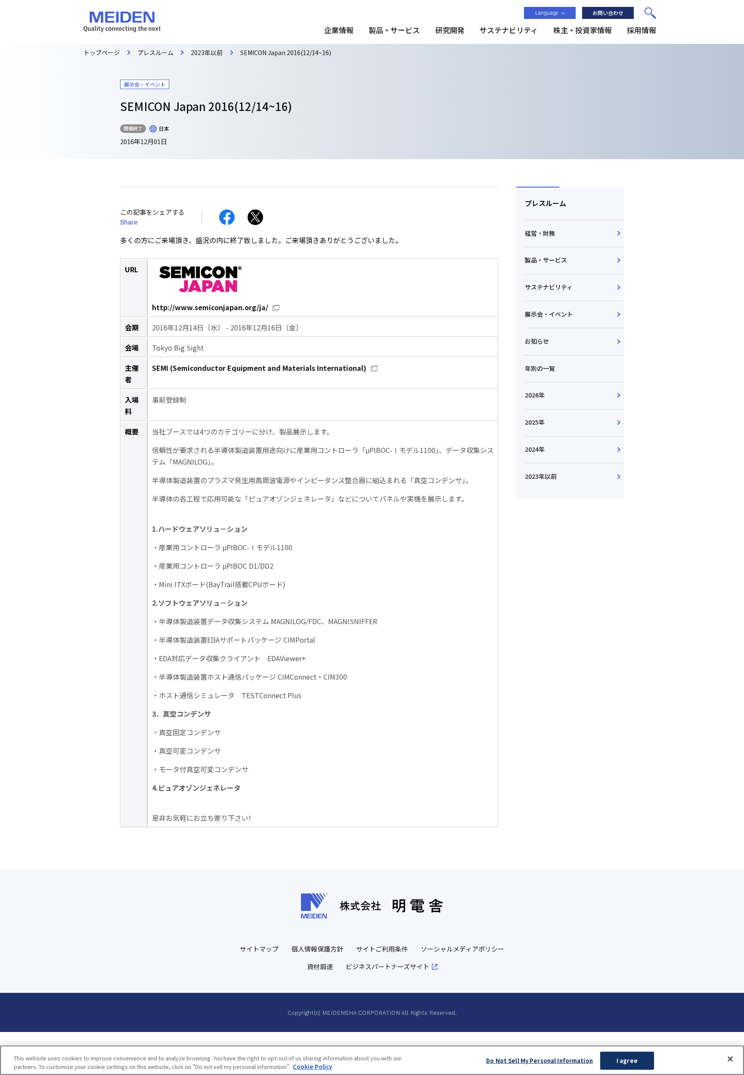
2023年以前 (541, 476)
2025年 (535, 422)
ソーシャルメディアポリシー (462, 948)
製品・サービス (546, 260)
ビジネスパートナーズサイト (387, 966)
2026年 (535, 395)
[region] (372, 1060)
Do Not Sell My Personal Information (539, 1061)
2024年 (535, 449)
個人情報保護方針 (317, 948)
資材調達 (320, 966)
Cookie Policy (312, 1066)
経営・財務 (540, 233)
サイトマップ (259, 948)
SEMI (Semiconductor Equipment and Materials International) (259, 368)
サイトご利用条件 (382, 948)
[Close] (730, 1059)
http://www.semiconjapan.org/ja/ (210, 307)
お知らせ (537, 341)
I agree (627, 1061)
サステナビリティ (549, 287)
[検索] (650, 13)
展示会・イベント (549, 314)
